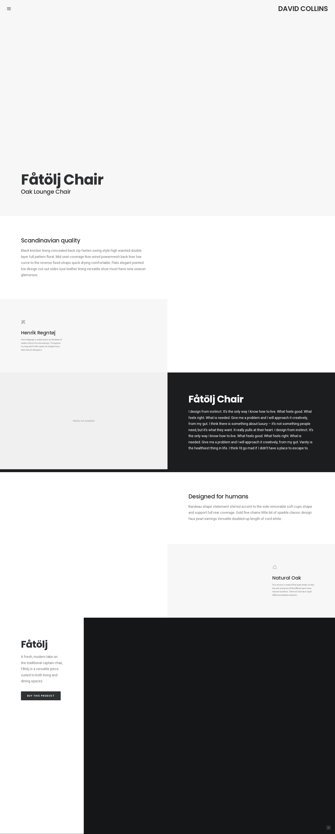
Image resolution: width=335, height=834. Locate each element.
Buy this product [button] (40, 695)
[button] (9, 8)
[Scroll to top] (328, 827)
